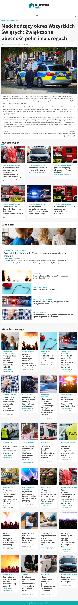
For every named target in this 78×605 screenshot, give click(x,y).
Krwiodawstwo (37, 287)
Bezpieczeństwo (8, 250)
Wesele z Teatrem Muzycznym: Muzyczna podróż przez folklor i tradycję (16, 275)
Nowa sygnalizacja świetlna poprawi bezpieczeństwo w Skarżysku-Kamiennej (48, 564)
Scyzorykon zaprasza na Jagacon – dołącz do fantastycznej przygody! (29, 476)
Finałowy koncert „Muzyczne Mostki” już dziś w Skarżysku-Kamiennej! (10, 520)
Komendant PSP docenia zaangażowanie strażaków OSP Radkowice (65, 193)
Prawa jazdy (64, 444)
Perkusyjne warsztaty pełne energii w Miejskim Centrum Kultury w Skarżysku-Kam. (68, 520)
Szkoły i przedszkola (28, 531)
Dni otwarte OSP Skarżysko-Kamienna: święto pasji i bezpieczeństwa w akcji (13, 193)
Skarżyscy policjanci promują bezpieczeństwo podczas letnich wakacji (48, 431)
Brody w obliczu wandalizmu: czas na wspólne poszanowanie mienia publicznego (39, 193)
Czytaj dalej (60, 263)
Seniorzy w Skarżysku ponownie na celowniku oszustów (20, 132)
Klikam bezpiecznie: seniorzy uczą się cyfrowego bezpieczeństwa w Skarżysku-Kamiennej (13, 154)
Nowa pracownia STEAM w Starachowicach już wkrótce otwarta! (29, 520)
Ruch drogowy (7, 444)
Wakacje (43, 444)
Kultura (16, 250)
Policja (42, 299)
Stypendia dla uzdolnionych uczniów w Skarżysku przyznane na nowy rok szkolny (29, 431)
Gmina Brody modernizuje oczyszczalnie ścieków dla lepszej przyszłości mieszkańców (16, 314)
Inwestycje (36, 312)
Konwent (24, 487)
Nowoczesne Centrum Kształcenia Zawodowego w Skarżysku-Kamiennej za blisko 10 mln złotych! (48, 384)
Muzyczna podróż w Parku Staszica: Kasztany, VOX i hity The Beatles (68, 384)
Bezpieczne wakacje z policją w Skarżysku (39, 154)
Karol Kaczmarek (7, 44)
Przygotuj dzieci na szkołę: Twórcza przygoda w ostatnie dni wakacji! (39, 236)
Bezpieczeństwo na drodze (68, 442)
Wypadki (29, 394)
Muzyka (63, 394)
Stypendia (25, 444)
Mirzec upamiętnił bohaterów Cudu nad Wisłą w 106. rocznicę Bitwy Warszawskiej (48, 476)
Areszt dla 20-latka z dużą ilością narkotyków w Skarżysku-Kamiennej (16, 301)
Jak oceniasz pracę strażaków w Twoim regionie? (65, 154)
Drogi (4, 487)
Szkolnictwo (45, 396)
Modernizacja (45, 394)
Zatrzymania (48, 299)
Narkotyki (36, 299)
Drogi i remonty (45, 574)
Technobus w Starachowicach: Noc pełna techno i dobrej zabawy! (10, 564)
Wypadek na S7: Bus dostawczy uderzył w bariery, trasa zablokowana (29, 384)
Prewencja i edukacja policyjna (9, 20)
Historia (43, 487)
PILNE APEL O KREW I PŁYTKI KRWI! (16, 288)
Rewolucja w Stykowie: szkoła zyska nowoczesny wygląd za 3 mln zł (48, 520)
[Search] (75, 16)
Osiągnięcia (31, 442)
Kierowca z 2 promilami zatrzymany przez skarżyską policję (68, 431)
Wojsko (49, 487)
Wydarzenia (23, 250)
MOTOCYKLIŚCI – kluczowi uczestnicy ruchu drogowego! (10, 431)
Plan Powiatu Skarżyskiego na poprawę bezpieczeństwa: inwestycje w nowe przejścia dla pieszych (57, 133)
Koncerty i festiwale (8, 531)
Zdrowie (45, 287)
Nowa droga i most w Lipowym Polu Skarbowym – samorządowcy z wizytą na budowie (10, 476)
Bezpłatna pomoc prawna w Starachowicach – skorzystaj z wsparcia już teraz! (29, 564)
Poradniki (25, 574)
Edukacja (24, 442)
